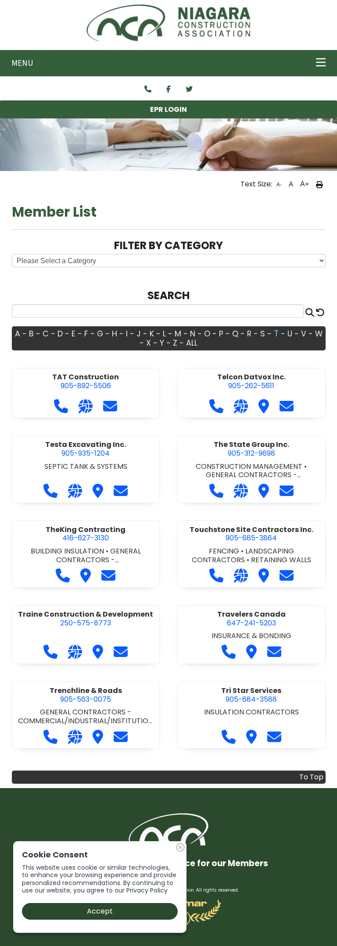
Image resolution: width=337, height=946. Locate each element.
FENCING (225, 551)
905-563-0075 (86, 694)
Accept (100, 911)
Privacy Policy (147, 890)
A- (279, 185)
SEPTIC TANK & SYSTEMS (85, 466)
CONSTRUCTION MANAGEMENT (250, 466)
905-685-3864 (251, 534)
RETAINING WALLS (281, 560)
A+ (304, 184)
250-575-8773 (85, 618)
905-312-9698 (251, 448)
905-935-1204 (85, 448)
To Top (311, 777)
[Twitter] (189, 89)
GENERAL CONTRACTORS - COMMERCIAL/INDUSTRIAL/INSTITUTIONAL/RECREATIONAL (85, 720)
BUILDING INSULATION (68, 551)
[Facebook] (168, 89)
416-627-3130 (85, 534)
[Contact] (147, 89)
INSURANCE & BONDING (251, 636)
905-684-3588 (251, 694)
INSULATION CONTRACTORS (251, 712)
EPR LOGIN (168, 109)
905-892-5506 (85, 381)
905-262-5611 (251, 381)
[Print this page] (319, 184)
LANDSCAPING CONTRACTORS (243, 555)
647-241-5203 (251, 618)
